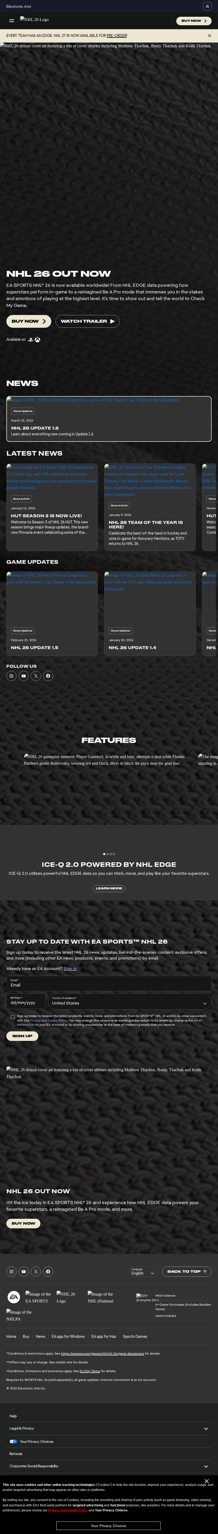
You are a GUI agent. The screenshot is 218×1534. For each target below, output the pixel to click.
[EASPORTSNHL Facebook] (48, 676)
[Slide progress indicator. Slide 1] (107, 854)
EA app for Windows (68, 1336)
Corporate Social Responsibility (34, 1466)
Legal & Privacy (22, 1428)
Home (11, 1336)
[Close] (209, 35)
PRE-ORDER (117, 35)
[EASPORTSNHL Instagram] (11, 676)
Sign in (70, 968)
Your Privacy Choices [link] (36, 1441)
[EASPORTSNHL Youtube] (24, 676)
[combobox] (130, 1001)
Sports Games (135, 1336)
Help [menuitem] (13, 1416)
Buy (26, 1336)
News (40, 1336)
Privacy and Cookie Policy (48, 1020)
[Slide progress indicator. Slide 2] (111, 854)
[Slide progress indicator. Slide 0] (104, 854)
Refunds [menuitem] (16, 1453)
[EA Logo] (13, 1297)
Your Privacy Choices (108, 1526)
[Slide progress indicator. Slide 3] (114, 854)
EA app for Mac (103, 1336)
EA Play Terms (90, 1371)
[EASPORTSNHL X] (36, 676)
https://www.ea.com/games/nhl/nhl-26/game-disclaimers (102, 1353)
